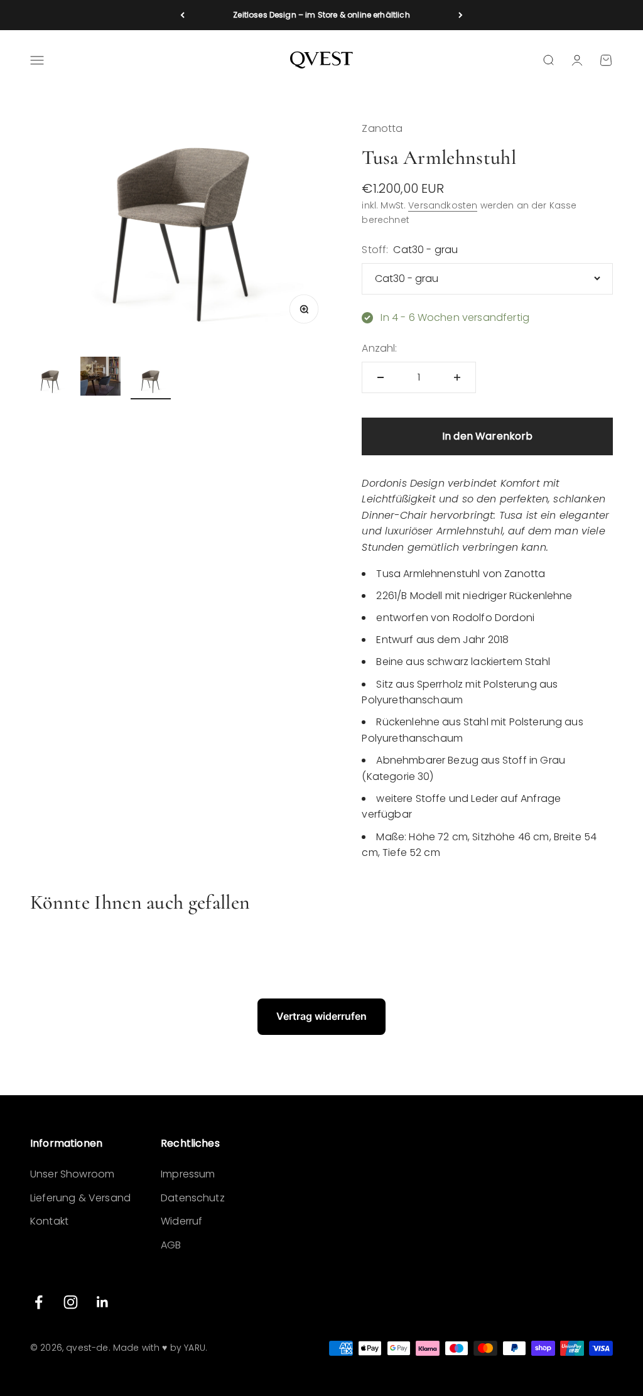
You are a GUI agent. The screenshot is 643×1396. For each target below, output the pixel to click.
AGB (171, 1245)
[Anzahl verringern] (380, 377)
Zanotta (382, 128)
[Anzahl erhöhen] (457, 377)
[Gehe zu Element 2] (100, 378)
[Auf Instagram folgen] (70, 1302)
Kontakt (49, 1221)
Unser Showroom (72, 1174)
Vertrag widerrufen (321, 1016)
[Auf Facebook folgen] (38, 1302)
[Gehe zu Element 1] (50, 383)
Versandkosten (442, 205)
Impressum (188, 1174)
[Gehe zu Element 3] (151, 383)
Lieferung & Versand (80, 1198)
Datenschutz (193, 1198)
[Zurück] (182, 15)
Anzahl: (379, 348)
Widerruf (181, 1221)
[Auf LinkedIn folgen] (102, 1302)
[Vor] (460, 15)
